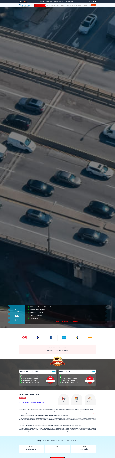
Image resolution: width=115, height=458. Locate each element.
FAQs (82, 5)
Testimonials (78, 5)
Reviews (89, 5)
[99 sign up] (50, 380)
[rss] (91, 1)
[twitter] (93, 1)
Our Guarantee (52, 5)
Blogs (85, 5)
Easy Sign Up (22, 397)
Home (47, 5)
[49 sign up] (90, 380)
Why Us (73, 5)
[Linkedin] (95, 1)
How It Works (68, 5)
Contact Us (93, 5)
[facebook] (89, 1)
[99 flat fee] (39, 5)
